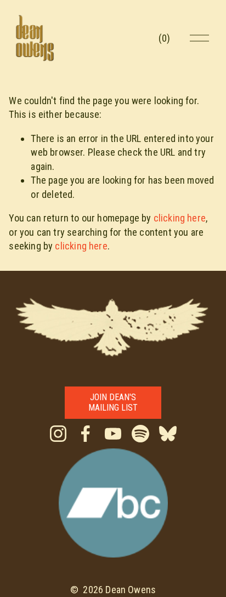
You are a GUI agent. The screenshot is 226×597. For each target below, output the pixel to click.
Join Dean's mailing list (113, 402)
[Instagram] (58, 433)
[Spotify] (140, 433)
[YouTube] (113, 433)
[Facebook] (85, 433)
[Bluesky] (168, 433)
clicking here (180, 218)
